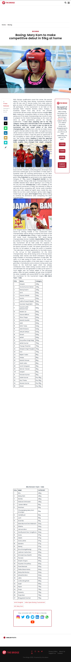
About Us (62, 651)
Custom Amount (62, 165)
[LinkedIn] (5, 133)
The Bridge (35, 613)
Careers (60, 653)
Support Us (52, 653)
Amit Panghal (18, 602)
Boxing (35, 31)
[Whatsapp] (5, 128)
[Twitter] (5, 123)
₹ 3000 (62, 151)
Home (4, 25)
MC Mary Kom (18, 606)
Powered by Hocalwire (41, 657)
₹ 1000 (62, 157)
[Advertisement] (35, 16)
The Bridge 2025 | (28, 657)
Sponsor (60, 119)
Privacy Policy (53, 651)
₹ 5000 (62, 144)
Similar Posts (11, 638)
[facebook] (5, 118)
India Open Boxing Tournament (35, 602)
